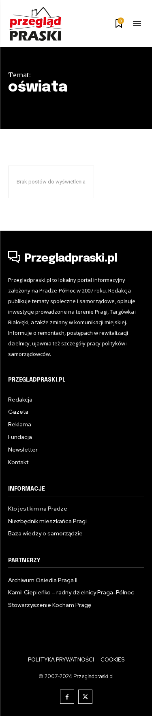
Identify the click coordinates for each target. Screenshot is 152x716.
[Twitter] (85, 697)
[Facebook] (67, 697)
